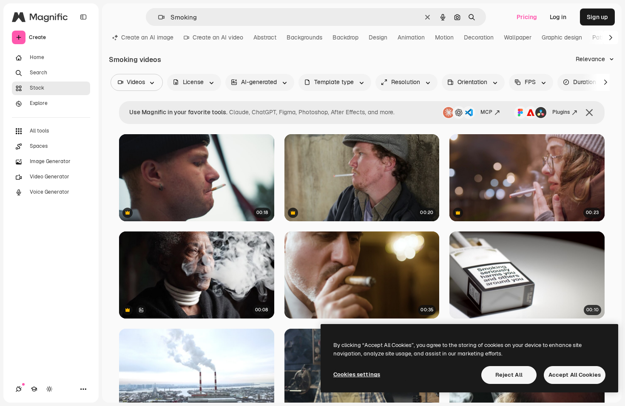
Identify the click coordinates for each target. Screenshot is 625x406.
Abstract (264, 37)
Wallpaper (517, 37)
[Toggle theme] (49, 389)
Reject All (509, 374)
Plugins (561, 112)
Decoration (479, 37)
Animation (411, 37)
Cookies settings (356, 374)
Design (378, 37)
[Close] (589, 112)
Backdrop (345, 37)
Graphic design (562, 37)
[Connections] (19, 389)
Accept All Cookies (574, 374)
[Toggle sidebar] (83, 17)
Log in (558, 17)
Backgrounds (304, 37)
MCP (486, 112)
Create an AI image (147, 37)
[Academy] (34, 389)
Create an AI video (218, 37)
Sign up (597, 17)
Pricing (527, 17)
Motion (444, 37)
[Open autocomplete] (158, 17)
